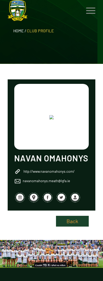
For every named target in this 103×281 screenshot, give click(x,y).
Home (18, 30)
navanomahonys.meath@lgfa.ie (46, 181)
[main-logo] (43, 10)
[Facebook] (47, 201)
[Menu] (88, 10)
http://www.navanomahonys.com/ (49, 171)
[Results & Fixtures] (19, 201)
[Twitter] (61, 201)
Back (72, 221)
